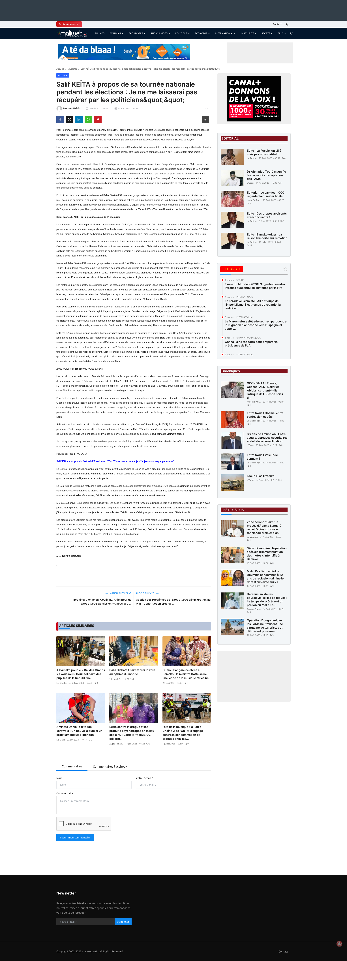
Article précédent (120, 593)
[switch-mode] (288, 24)
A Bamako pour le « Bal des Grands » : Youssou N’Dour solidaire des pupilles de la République (80, 674)
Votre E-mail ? (144, 778)
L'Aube (250, 480)
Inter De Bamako (254, 200)
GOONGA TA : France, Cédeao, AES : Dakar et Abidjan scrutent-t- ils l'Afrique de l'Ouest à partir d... (265, 391)
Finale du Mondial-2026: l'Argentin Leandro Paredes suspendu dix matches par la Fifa (255, 286)
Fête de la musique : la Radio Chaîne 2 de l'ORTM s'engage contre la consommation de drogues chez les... (182, 732)
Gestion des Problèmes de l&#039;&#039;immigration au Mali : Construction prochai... (173, 601)
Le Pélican (252, 158)
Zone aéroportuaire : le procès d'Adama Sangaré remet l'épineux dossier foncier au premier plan (264, 527)
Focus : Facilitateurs (261, 476)
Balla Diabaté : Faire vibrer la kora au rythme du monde (132, 672)
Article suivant (145, 593)
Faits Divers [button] (136, 33)
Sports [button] (266, 33)
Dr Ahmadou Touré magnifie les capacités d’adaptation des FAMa (266, 175)
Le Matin (61, 739)
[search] (292, 33)
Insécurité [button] (247, 33)
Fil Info (99, 33)
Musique (72, 68)
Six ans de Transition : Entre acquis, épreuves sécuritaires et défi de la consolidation (267, 437)
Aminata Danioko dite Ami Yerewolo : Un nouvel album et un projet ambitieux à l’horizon (79, 731)
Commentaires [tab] (72, 766)
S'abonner (123, 921)
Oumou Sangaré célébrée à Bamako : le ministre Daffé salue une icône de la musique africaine (185, 674)
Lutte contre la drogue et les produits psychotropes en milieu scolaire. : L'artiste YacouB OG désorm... (131, 732)
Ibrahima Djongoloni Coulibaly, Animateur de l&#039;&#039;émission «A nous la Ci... (102, 601)
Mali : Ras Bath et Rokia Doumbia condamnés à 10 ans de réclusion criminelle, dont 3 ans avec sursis (265, 577)
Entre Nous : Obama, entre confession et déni (265, 415)
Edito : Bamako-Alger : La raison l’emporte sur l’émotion (267, 236)
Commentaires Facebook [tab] (110, 767)
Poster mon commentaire (75, 837)
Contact (277, 24)
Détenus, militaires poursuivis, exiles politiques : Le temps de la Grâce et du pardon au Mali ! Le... (267, 599)
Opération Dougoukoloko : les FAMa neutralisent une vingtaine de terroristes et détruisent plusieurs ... (265, 626)
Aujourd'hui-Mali (116, 743)
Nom (59, 778)
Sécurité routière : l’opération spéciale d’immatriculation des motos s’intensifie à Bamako (267, 554)
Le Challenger (63, 682)
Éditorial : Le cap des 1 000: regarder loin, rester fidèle (266, 194)
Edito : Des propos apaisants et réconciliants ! (267, 215)
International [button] (224, 33)
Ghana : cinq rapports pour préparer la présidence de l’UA (251, 343)
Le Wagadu (252, 537)
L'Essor (250, 182)
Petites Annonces (68, 24)
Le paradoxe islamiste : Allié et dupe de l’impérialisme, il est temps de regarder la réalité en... (253, 304)
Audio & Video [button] (159, 33)
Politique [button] (181, 33)
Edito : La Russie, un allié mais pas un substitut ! (264, 152)
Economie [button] (201, 33)
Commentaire (64, 793)
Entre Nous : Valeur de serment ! (262, 457)
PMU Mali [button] (115, 33)
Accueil (60, 68)
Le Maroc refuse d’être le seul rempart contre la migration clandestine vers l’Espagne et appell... (255, 325)
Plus (280, 33)
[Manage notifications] (339, 944)
